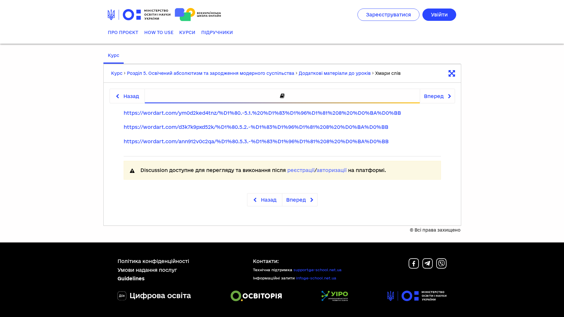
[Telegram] (427, 266)
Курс (113, 55)
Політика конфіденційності (153, 261)
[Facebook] (414, 266)
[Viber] (441, 266)
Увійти (439, 14)
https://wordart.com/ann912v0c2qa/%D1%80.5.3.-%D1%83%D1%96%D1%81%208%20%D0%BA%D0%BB (256, 141)
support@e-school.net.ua (317, 270)
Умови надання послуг (147, 270)
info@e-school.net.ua (316, 278)
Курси (187, 32)
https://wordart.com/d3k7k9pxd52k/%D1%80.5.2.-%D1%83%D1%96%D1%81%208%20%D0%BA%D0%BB (256, 127)
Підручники (217, 32)
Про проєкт (123, 32)
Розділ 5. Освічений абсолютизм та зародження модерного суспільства (210, 73)
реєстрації (301, 170)
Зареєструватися (388, 14)
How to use (158, 32)
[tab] (282, 96)
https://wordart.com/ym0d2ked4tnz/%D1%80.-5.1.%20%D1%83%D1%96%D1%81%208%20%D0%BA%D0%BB (262, 113)
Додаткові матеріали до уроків (335, 73)
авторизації (332, 170)
